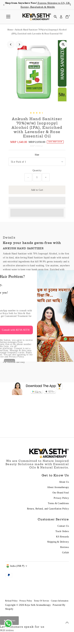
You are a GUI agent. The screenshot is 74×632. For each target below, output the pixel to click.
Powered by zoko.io (9, 360)
